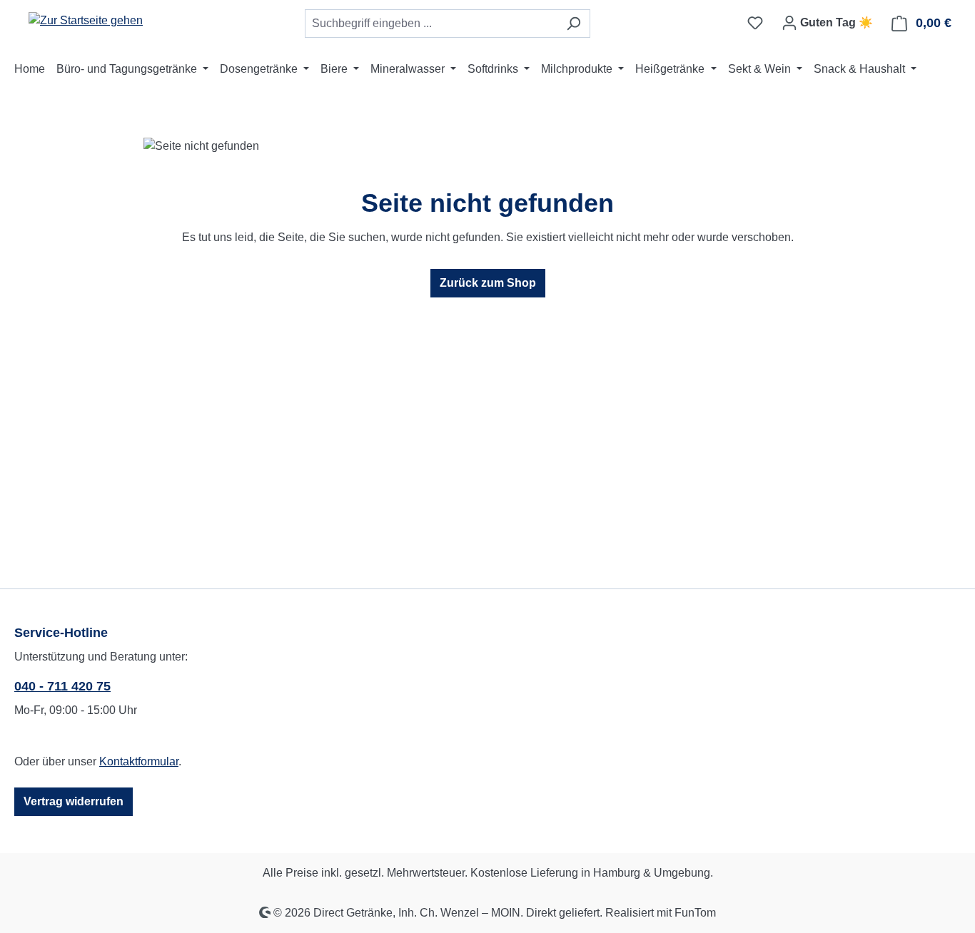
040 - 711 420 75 (62, 686)
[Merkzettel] (755, 23)
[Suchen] (573, 23)
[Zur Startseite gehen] (85, 20)
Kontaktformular (138, 761)
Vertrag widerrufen (73, 801)
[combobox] (431, 23)
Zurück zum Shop (488, 283)
